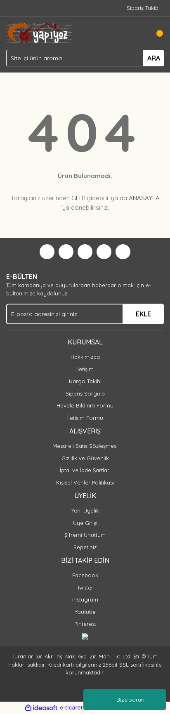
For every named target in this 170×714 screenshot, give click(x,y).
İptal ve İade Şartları (85, 470)
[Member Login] (139, 33)
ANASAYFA (144, 198)
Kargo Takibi (85, 381)
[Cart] (155, 33)
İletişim (85, 369)
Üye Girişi (85, 523)
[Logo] (39, 32)
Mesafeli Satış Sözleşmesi (85, 445)
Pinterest (85, 623)
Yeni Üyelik (85, 510)
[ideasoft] (41, 708)
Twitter (85, 587)
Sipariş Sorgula (85, 393)
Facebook (85, 575)
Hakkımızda (85, 356)
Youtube (85, 612)
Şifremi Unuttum (85, 534)
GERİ (78, 198)
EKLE (143, 314)
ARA (153, 58)
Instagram (85, 599)
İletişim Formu (85, 417)
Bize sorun (130, 699)
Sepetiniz (85, 547)
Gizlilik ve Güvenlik (85, 458)
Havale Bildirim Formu (85, 405)
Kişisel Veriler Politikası (85, 482)
